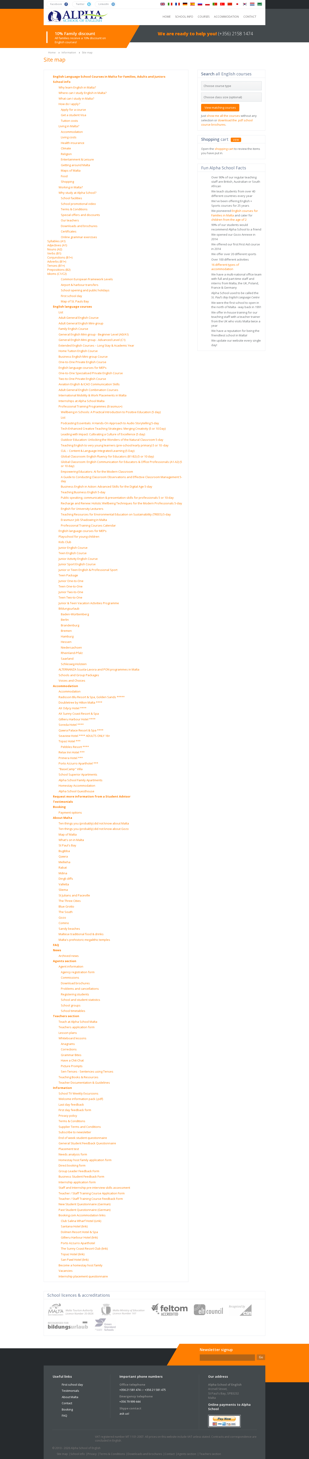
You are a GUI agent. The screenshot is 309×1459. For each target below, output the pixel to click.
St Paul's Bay (67, 845)
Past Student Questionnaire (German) (84, 1210)
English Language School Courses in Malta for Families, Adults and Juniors (109, 76)
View (236, 139)
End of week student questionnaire (83, 1138)
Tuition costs (69, 121)
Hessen (66, 642)
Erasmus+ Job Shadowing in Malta (84, 520)
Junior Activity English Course (78, 559)
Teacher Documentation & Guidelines (84, 1082)
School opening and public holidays (85, 290)
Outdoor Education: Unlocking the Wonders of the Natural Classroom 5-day (112, 440)
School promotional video (78, 204)
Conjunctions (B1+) (59, 257)
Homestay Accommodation (77, 785)
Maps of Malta (71, 170)
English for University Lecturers (82, 509)
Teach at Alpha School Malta (78, 1022)
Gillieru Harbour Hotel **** (77, 719)
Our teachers (70, 220)
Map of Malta (68, 834)
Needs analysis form (73, 1154)
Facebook (68, 1438)
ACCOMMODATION (226, 17)
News (57, 950)
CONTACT (249, 17)
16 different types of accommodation (225, 267)
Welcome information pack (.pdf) (81, 1099)
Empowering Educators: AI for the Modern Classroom (97, 472)
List (61, 312)
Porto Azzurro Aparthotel (78, 1243)
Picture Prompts (72, 1066)
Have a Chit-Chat (72, 1060)
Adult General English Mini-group (81, 323)
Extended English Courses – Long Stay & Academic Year (96, 345)
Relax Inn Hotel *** (72, 752)
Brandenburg (70, 625)
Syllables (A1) (56, 241)
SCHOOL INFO (184, 17)
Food (64, 176)
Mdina (63, 873)
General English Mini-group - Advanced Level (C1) (92, 340)
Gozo (62, 917)
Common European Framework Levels (87, 279)
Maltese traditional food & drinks (81, 934)
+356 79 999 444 (129, 1401)
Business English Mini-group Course (83, 357)
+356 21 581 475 (155, 1390)
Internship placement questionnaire (83, 1276)
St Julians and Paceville (74, 895)
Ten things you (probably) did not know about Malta (94, 823)
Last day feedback (71, 1104)
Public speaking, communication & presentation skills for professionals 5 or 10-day (117, 498)
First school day (71, 296)
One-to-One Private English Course (82, 362)
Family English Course (73, 329)
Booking (59, 807)
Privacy (92, 1454)
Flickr (77, 1438)
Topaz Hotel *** (70, 741)
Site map (87, 52)
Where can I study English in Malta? (83, 93)
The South (66, 912)
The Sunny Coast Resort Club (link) (84, 1248)
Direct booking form (72, 1165)
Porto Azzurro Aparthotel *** (78, 763)
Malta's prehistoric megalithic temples (84, 940)
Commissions (70, 977)
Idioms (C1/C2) (57, 274)
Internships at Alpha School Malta (82, 401)
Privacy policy (68, 1116)
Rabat (63, 867)
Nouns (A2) (54, 249)
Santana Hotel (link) (74, 1226)
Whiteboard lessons (72, 1038)
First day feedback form (75, 1110)
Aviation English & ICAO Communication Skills (89, 384)
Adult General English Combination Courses (88, 390)
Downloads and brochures (79, 226)
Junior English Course (73, 548)
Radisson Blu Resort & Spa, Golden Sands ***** (92, 697)
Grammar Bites (71, 1055)
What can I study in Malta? (76, 98)
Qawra (63, 856)
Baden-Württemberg (75, 614)
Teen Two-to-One (70, 597)
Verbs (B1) (54, 253)
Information (69, 52)
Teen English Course (73, 553)
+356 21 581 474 (129, 1390)
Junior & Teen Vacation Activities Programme (89, 603)
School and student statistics (80, 1000)
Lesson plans (68, 1033)
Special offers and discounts (80, 215)
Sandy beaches (69, 929)
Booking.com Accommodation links (82, 1215)
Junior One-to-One (71, 581)
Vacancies (66, 1271)
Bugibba (64, 851)
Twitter (60, 1438)
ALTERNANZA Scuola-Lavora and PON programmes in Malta (99, 669)
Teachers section (66, 1016)
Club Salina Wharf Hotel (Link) (81, 1221)
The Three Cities (70, 901)
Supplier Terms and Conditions (80, 1127)
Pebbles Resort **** (75, 747)
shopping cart (224, 149)
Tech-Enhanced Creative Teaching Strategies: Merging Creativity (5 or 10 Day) (113, 428)
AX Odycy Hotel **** (72, 708)
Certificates (68, 231)
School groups (71, 1005)
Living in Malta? (69, 126)
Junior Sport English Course (77, 564)
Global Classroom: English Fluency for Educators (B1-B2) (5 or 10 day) (107, 456)
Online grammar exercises (79, 237)
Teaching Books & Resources (78, 1077)
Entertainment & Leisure (77, 159)
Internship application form (77, 1182)
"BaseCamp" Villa (71, 769)
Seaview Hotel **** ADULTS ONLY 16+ (84, 736)
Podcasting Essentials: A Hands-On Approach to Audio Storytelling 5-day (110, 423)
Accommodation (72, 132)
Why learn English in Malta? (77, 87)
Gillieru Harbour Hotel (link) (79, 1237)
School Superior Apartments (78, 774)
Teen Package (68, 575)
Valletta (64, 884)
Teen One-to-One (71, 586)
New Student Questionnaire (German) (84, 1204)
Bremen (66, 631)
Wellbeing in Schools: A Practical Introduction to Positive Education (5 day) (111, 412)
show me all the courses (223, 116)
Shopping (67, 182)
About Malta (62, 818)
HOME (167, 17)
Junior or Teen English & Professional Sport (88, 570)
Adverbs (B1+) (56, 261)
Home (52, 52)
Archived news (69, 956)
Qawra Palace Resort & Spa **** (81, 730)
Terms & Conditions (74, 209)
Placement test (69, 1149)
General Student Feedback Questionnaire (87, 1143)
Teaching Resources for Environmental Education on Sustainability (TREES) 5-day (116, 514)
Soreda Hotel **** (71, 725)
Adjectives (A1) (57, 245)
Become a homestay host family (80, 1265)
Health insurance (72, 143)
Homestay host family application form (85, 1160)
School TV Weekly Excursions (78, 1093)
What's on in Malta (71, 840)
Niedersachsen (71, 647)
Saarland (67, 658)
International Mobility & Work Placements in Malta (92, 395)
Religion (66, 154)
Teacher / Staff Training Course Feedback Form (91, 1199)
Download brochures (75, 983)
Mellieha (64, 862)
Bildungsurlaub (69, 608)
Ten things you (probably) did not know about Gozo (94, 829)
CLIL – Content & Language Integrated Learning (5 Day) (97, 451)
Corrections (69, 1049)
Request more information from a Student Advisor (92, 796)
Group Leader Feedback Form (79, 1171)
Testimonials (63, 802)
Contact (67, 1403)
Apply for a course (73, 110)
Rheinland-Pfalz (72, 653)
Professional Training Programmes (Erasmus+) (90, 406)
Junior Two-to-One (71, 592)
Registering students (75, 994)
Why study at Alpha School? (77, 193)
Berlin (65, 620)
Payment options (70, 812)
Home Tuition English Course (78, 351)
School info (62, 82)
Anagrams (68, 1044)
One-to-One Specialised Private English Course (91, 373)
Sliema (63, 890)
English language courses (72, 306)
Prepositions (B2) (58, 270)
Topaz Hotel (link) (72, 1254)
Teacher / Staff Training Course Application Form (92, 1193)
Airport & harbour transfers (79, 285)
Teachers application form (77, 1027)
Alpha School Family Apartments (80, 780)
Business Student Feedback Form (81, 1176)
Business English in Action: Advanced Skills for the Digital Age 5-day (106, 486)
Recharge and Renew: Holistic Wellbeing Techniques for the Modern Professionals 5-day (121, 503)
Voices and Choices (72, 680)
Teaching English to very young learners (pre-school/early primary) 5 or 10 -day (115, 445)
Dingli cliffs (66, 879)
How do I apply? (69, 104)
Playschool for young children (79, 536)
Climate (66, 148)
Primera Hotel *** (71, 758)
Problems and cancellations (80, 989)
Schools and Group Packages (79, 675)
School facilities (71, 198)
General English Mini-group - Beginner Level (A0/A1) (93, 334)
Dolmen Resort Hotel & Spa (79, 1232)
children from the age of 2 (229, 220)
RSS (86, 1438)
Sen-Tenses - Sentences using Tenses (87, 1071)
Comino (64, 923)
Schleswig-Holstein (74, 664)
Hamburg (67, 636)
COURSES (203, 17)
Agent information (71, 966)
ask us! (124, 1413)
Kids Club (65, 542)
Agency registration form (78, 972)
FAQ (56, 945)
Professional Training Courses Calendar (88, 525)
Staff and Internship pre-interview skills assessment (94, 1188)
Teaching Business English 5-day (83, 492)
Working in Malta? (71, 187)
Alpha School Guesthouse (76, 791)
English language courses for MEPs (83, 368)
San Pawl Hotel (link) (74, 1260)
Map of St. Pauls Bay (75, 301)
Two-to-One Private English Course (82, 379)
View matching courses (220, 107)
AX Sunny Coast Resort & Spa (79, 714)
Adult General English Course (79, 318)
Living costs (68, 137)
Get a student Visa (73, 115)
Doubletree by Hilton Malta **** (80, 702)
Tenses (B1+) (56, 266)
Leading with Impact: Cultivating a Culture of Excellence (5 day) (103, 434)
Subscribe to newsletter (75, 1132)
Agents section (64, 961)
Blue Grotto (66, 906)
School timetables (73, 1011)
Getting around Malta (75, 165)
